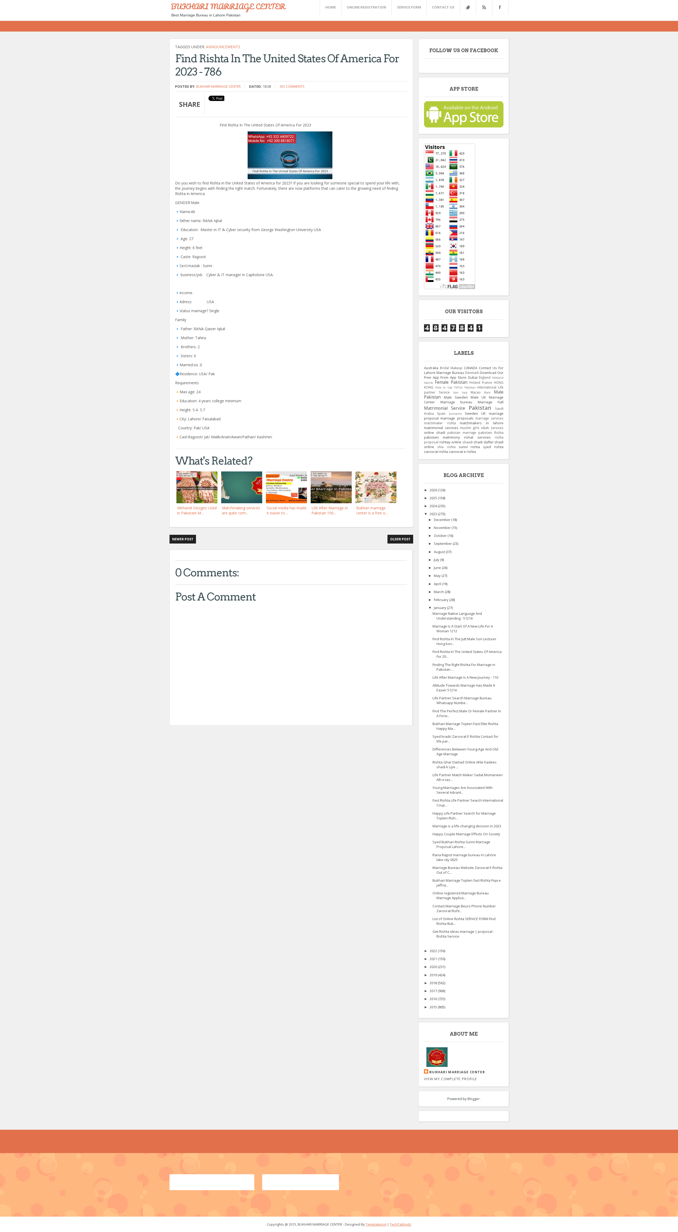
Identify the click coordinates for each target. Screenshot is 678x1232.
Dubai (473, 377)
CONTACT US (443, 7)
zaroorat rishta (436, 451)
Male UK (478, 397)
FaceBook (499, 7)
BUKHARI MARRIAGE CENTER (228, 6)
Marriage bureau (456, 402)
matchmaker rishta (440, 423)
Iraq (464, 392)
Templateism (376, 1224)
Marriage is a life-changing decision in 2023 (466, 826)
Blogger (473, 1098)
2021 (434, 958)
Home (330, 7)
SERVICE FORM (409, 7)
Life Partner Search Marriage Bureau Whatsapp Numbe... (462, 700)
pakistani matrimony (442, 437)
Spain (441, 413)
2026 (434, 490)
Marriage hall (491, 402)
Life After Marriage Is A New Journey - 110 (465, 677)
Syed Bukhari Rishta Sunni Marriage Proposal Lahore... (461, 844)
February (441, 599)
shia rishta (446, 447)
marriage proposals (456, 418)
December (442, 519)
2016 (434, 998)
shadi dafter (484, 442)
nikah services (492, 428)
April (438, 583)
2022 (434, 950)
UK (483, 413)
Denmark (472, 372)
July (437, 559)
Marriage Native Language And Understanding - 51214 (457, 616)
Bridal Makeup (451, 368)
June (438, 567)
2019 (434, 975)
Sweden (471, 413)
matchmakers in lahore (481, 423)
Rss (483, 7)
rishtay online (450, 442)
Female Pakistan (451, 382)
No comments (292, 86)
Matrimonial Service (444, 408)
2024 (434, 506)
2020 (434, 966)
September (443, 543)
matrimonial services (441, 427)
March (439, 591)
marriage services (489, 418)
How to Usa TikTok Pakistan (455, 387)
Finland (474, 382)
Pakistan (480, 407)
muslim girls (469, 428)
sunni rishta (469, 446)
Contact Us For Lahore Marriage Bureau (463, 370)
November (443, 527)
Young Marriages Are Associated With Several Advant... (462, 790)
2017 (434, 990)
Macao (476, 392)
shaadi (467, 442)
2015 (434, 1007)
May (437, 575)
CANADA (470, 367)
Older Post (400, 539)
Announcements (223, 46)
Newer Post (182, 539)
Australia (431, 367)
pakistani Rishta (490, 432)
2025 (434, 498)
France (487, 382)
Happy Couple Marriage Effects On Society (466, 834)
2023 (434, 513)
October (441, 535)
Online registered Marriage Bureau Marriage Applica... (460, 895)
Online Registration (366, 7)
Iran (455, 392)
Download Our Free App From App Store (463, 375)
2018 (434, 983)
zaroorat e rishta (462, 451)
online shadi (434, 432)
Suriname (455, 414)
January (440, 607)
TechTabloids (400, 1224)
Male (487, 392)
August (440, 551)
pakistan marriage (461, 432)
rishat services (477, 437)
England (484, 377)
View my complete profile (450, 1078)
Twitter (467, 7)
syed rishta (493, 446)
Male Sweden (456, 397)
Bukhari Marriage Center (218, 86)
